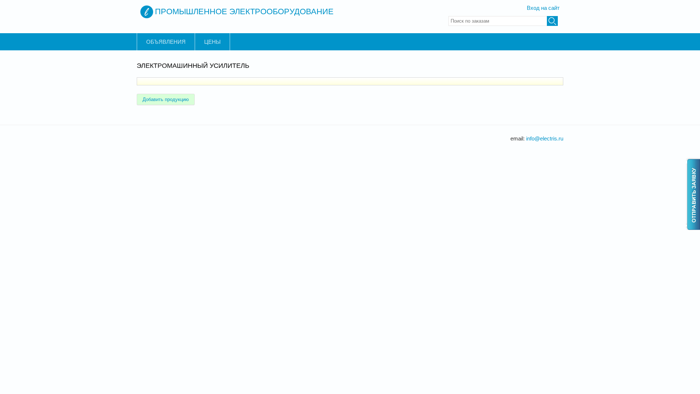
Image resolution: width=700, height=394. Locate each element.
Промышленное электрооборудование (244, 11)
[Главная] (146, 11)
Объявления (166, 42)
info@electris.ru (544, 138)
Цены (212, 42)
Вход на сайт (543, 8)
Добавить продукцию (166, 99)
